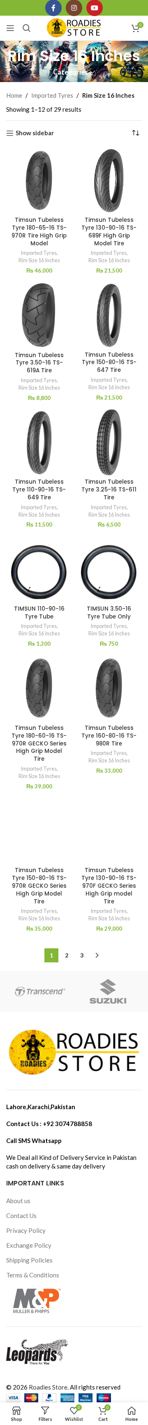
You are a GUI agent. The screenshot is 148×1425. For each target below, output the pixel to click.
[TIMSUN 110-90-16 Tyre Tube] (39, 569)
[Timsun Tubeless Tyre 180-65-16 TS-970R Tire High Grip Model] (39, 181)
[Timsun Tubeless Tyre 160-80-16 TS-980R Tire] (109, 688)
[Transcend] (40, 991)
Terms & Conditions (32, 1275)
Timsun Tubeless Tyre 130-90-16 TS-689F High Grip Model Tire (108, 231)
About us (18, 1200)
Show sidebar (35, 133)
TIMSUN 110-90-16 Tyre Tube (39, 613)
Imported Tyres (52, 95)
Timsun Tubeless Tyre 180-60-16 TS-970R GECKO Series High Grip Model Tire (39, 743)
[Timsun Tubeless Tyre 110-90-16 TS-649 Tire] (39, 442)
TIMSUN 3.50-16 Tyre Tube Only (109, 613)
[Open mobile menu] (10, 28)
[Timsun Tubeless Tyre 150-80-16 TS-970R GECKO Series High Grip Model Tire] (39, 831)
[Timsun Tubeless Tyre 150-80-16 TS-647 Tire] (109, 315)
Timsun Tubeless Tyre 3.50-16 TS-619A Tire (39, 363)
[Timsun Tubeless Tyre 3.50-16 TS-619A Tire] (39, 315)
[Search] (26, 28)
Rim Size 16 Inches (39, 260)
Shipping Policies (29, 1260)
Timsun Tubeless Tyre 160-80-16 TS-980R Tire (108, 736)
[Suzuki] (108, 991)
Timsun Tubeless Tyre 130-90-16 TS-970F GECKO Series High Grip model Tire (108, 885)
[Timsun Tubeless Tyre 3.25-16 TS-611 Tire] (109, 442)
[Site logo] (74, 27)
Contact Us (21, 1215)
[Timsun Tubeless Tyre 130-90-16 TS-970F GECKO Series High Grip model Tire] (109, 831)
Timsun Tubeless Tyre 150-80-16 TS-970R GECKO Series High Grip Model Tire (39, 885)
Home (14, 95)
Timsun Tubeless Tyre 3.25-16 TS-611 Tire (108, 489)
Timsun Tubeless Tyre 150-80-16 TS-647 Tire (109, 362)
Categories (70, 72)
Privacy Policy (26, 1230)
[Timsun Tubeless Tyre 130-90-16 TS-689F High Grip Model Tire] (109, 181)
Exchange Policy (28, 1245)
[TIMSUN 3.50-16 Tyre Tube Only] (109, 569)
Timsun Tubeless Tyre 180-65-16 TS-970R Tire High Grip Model (39, 231)
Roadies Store (48, 1387)
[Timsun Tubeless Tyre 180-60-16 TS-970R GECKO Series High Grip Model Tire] (39, 688)
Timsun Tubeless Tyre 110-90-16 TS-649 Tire (39, 489)
